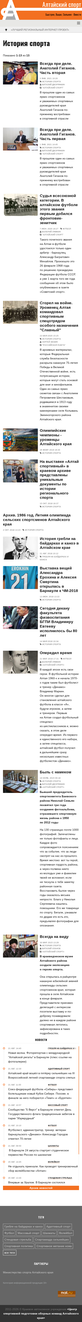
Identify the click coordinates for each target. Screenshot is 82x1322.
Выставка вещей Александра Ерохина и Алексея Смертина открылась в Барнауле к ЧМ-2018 (59, 579)
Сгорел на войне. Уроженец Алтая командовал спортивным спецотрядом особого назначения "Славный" (59, 316)
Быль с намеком (55, 772)
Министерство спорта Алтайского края (28, 1272)
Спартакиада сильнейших (52, 1239)
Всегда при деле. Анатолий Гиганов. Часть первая (58, 134)
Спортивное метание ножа (54, 1246)
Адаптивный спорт (58, 1226)
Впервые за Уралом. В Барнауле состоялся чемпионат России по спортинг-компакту (36, 1184)
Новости (41, 1039)
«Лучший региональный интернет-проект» (40, 29)
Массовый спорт (28, 1233)
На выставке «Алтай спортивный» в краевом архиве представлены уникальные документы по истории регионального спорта (59, 479)
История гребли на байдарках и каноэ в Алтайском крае (59, 543)
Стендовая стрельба (17, 1239)
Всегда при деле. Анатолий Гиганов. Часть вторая (58, 68)
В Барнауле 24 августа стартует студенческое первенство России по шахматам (38, 1152)
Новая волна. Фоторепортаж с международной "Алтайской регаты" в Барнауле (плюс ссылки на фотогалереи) (40, 1057)
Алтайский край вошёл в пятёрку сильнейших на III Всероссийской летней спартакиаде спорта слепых (41, 1075)
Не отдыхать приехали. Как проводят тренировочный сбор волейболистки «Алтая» (43, 1168)
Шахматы (49, 1233)
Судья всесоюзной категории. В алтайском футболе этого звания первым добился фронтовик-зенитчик (59, 209)
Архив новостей (41, 1187)
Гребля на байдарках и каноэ (23, 1226)
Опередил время (56, 653)
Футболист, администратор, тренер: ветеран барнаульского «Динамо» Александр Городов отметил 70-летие (38, 1134)
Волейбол (65, 1233)
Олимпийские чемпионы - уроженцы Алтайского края (56, 437)
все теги (9, 1252)
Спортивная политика (18, 1246)
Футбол (9, 1233)
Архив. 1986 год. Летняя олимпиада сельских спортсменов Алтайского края (37, 519)
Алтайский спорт (61, 4)
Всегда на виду (54, 937)
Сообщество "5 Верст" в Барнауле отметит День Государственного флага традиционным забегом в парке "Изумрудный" (41, 1114)
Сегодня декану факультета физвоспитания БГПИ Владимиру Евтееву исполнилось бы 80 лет (58, 621)
